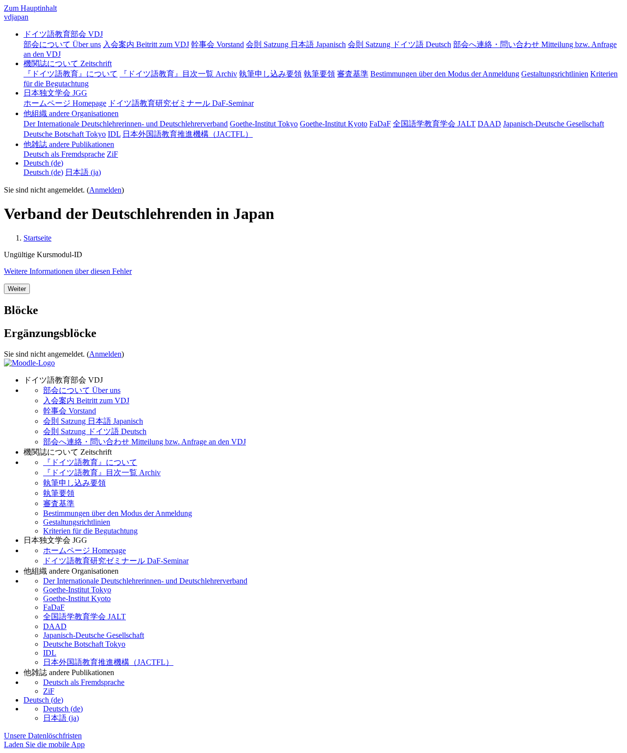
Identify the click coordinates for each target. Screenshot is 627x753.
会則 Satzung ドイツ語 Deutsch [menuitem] (399, 44)
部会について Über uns (82, 390)
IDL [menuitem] (114, 134)
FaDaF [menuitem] (380, 124)
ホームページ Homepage (84, 550)
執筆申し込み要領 (74, 483)
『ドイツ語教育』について (90, 462)
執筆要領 (58, 493)
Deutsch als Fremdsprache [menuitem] (64, 154)
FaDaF (54, 607)
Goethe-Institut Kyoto (77, 598)
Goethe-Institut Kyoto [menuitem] (333, 124)
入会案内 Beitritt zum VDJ (86, 400)
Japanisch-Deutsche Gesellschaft (93, 635)
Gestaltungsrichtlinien (76, 522)
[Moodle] (29, 363)
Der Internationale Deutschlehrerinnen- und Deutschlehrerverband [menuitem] (126, 124)
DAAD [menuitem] (489, 124)
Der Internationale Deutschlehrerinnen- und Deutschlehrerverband (145, 581)
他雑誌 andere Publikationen (69, 144)
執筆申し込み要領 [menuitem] (270, 74)
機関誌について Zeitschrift (68, 63)
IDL (49, 653)
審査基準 (58, 503)
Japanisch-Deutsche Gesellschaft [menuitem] (553, 124)
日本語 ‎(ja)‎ (61, 718)
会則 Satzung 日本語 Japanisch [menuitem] (296, 44)
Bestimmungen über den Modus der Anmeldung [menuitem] (444, 74)
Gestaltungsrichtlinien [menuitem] (554, 74)
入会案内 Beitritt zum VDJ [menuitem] (146, 44)
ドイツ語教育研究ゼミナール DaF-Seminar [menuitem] (181, 103)
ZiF (48, 691)
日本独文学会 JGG (55, 93)
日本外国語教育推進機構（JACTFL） (108, 662)
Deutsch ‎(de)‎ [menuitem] (43, 172)
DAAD (55, 626)
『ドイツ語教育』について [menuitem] (71, 74)
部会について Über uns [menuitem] (62, 44)
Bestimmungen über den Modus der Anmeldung (117, 513)
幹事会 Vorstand (69, 411)
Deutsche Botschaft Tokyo (84, 644)
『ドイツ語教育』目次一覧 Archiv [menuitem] (178, 74)
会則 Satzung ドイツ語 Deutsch (94, 431)
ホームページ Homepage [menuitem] (65, 103)
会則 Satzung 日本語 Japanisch (93, 421)
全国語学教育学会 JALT (84, 616)
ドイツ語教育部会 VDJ (63, 34)
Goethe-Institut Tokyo (77, 589)
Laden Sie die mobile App (44, 744)
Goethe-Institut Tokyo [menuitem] (264, 124)
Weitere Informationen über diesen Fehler (68, 271)
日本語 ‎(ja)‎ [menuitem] (83, 172)
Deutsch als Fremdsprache (83, 682)
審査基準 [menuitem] (352, 74)
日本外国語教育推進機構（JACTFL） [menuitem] (187, 134)
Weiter (17, 288)
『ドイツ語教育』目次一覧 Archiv (102, 472)
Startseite (37, 238)
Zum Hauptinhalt (30, 8)
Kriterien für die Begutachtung (90, 531)
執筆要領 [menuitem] (319, 74)
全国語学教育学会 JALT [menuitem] (434, 124)
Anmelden (105, 190)
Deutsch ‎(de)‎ (43, 163)
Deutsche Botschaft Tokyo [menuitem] (65, 134)
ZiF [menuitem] (112, 154)
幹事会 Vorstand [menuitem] (217, 44)
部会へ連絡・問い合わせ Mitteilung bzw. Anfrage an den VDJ (144, 441)
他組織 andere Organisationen (71, 113)
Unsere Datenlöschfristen (43, 735)
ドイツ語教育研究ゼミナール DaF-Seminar (116, 561)
